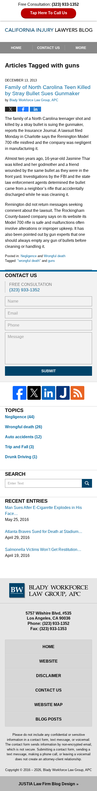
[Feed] (77, 392)
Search (87, 483)
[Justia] (63, 392)
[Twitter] (34, 392)
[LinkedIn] (48, 392)
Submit (48, 371)
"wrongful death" (29, 261)
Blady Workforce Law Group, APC (67, 770)
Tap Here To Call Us (48, 13)
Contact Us (48, 48)
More (81, 48)
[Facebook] (19, 392)
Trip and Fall (19, 447)
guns (51, 261)
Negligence (29, 256)
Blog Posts (49, 719)
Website (48, 661)
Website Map (48, 705)
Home (16, 48)
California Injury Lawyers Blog (48, 31)
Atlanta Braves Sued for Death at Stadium (41, 531)
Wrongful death (54, 256)
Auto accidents (23, 437)
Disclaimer (48, 676)
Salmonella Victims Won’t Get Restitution (41, 549)
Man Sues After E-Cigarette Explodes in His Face (43, 510)
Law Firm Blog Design (46, 784)
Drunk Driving (21, 457)
